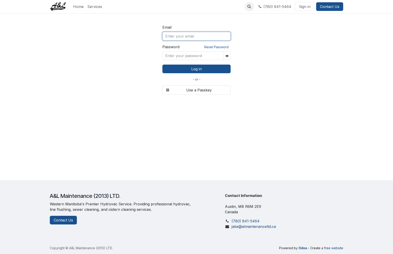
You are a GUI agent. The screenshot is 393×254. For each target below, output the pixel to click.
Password (170, 47)
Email (166, 27)
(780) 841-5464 (277, 6)
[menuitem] (78, 6)
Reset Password (216, 47)
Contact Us (329, 6)
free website (333, 248)
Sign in (304, 6)
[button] (249, 6)
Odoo (303, 248)
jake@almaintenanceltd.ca (254, 226)
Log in (196, 69)
